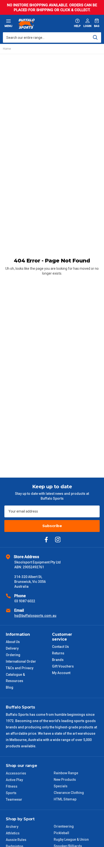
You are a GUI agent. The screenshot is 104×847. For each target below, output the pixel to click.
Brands (58, 660)
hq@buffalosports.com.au (35, 616)
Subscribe (52, 525)
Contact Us (60, 647)
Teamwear (14, 799)
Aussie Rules (16, 840)
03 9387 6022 (24, 601)
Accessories (16, 773)
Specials (60, 786)
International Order (21, 661)
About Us (13, 642)
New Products (65, 780)
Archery (12, 827)
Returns (58, 653)
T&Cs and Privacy (19, 668)
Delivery (12, 648)
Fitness (11, 786)
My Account (61, 673)
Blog (9, 687)
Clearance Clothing (69, 793)
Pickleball (61, 833)
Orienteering (64, 826)
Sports (11, 793)
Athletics (13, 833)
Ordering (13, 655)
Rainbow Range (66, 773)
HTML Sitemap (65, 799)
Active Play (14, 780)
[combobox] (52, 37)
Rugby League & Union (71, 839)
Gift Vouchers (63, 666)
